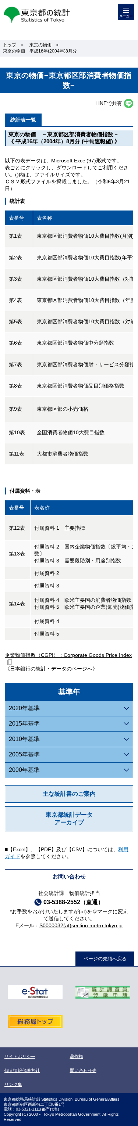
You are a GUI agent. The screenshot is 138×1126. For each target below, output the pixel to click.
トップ (9, 44)
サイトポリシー (19, 1056)
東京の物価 (40, 44)
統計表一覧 (23, 120)
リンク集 (13, 1084)
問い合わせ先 (83, 1070)
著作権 (76, 1056)
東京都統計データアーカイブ (69, 818)
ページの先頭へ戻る (105, 958)
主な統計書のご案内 (69, 794)
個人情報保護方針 (22, 1070)
